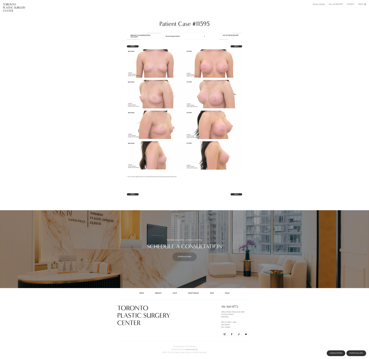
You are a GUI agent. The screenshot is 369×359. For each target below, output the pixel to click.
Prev (132, 46)
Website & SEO (177, 350)
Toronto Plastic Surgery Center (14, 7)
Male (227, 293)
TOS (186, 346)
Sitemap (192, 346)
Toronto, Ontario (319, 4)
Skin (212, 293)
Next (236, 46)
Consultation (336, 353)
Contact (350, 4)
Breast (158, 293)
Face (175, 293)
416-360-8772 (338, 4)
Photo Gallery (356, 353)
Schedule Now (184, 257)
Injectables (193, 293)
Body (141, 293)
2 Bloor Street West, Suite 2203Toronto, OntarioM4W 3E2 (232, 314)
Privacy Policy (178, 346)
